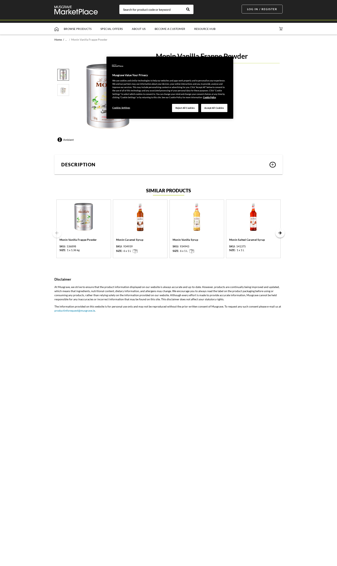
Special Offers (111, 28)
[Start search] (190, 9)
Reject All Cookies (185, 108)
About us (139, 28)
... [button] (66, 39)
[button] (168, 164)
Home (58, 39)
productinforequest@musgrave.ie (74, 310)
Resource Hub (205, 28)
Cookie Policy (209, 97)
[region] (169, 88)
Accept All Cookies (214, 108)
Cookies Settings (121, 107)
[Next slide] (280, 233)
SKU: (62, 246)
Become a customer (170, 28)
